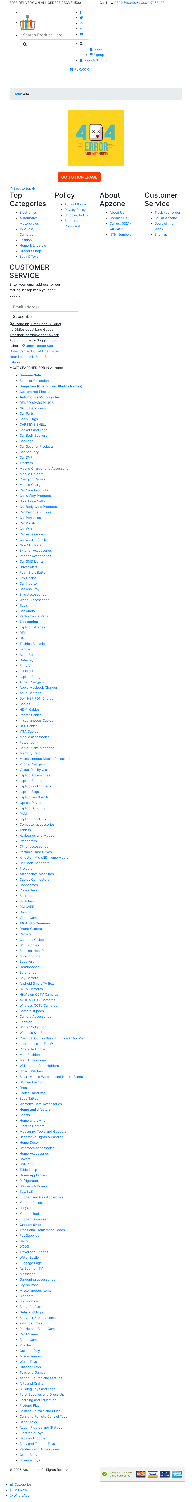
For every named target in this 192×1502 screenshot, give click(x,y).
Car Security (29, 452)
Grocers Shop (30, 251)
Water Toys (28, 1362)
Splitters (26, 896)
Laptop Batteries (33, 627)
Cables (25, 704)
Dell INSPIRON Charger (37, 698)
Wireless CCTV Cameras (38, 1005)
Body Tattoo (29, 1098)
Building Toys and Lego (38, 1389)
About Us (117, 212)
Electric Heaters (32, 1126)
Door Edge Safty (32, 501)
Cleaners (27, 1296)
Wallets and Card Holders (39, 1066)
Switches (27, 901)
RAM (23, 814)
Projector (27, 868)
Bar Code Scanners (35, 863)
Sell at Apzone (166, 218)
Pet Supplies (29, 1235)
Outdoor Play (30, 1351)
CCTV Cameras (31, 989)
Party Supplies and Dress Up (42, 1394)
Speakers (27, 961)
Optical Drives (30, 803)
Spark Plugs (29, 419)
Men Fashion (30, 1055)
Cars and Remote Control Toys (43, 1416)
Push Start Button (34, 572)
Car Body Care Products (38, 507)
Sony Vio (27, 666)
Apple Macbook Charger (39, 687)
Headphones (30, 967)
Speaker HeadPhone (36, 951)
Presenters (28, 841)
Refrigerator (29, 1181)
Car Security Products (37, 446)
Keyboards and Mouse (37, 835)
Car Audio (27, 611)
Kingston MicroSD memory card (44, 857)
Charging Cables (32, 479)
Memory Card (30, 753)
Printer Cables (31, 715)
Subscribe (22, 316)
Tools (24, 605)
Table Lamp (28, 1170)
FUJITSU (26, 671)
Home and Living (33, 1120)
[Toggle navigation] (21, 81)
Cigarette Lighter (33, 1049)
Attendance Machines (37, 874)
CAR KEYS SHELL (33, 424)
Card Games (29, 1334)
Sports (25, 1115)
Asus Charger (30, 693)
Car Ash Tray (30, 589)
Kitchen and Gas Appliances (41, 1197)
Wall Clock (27, 1164)
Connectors (29, 885)
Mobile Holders (32, 474)
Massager (27, 1274)
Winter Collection (33, 1027)
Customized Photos (35, 392)
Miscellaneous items (36, 1290)
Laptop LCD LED (32, 808)
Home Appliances (33, 1175)
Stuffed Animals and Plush (40, 1411)
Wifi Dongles (29, 945)
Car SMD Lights (32, 561)
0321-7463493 (153, 3)
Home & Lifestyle (33, 245)
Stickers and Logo (34, 430)
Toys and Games (33, 1372)
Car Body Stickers (33, 435)
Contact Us (118, 218)
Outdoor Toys (30, 1367)
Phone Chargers (32, 764)
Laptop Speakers (33, 819)
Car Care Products (34, 490)
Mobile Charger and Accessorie (44, 468)
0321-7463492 (125, 3)
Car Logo (27, 441)
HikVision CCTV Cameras (39, 994)
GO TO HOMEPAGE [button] (79, 177)
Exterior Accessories (36, 550)
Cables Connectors (35, 879)
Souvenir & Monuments (38, 1318)
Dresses (26, 1088)
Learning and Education (38, 1400)
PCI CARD (27, 907)
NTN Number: (120, 234)
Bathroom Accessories (37, 1148)
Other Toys (28, 1422)
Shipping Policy (76, 215)
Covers (25, 1159)
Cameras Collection (35, 940)
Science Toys (30, 1460)
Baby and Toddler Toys (37, 1444)
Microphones (30, 956)
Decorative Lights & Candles (42, 1137)
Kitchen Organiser (34, 1219)
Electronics (28, 212)
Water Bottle (29, 1257)
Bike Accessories (33, 594)
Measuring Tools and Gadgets (43, 1131)
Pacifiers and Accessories (40, 1449)
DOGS (24, 1246)
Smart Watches (31, 1071)
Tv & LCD (27, 1192)
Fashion (26, 240)
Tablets (25, 830)
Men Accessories (33, 1060)
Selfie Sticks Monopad (37, 748)
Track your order (167, 212)
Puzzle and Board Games (39, 1329)
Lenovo (25, 649)
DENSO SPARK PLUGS (37, 403)
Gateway (27, 660)
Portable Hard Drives (36, 852)
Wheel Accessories (35, 600)
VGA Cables (29, 731)
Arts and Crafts (32, 1383)
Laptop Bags (29, 792)
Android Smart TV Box (37, 983)
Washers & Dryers (33, 1186)
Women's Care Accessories (41, 1104)
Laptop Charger (32, 677)
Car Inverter (29, 583)
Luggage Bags (31, 1263)
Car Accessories (32, 534)
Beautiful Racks (32, 1307)
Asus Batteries (31, 655)
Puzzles (26, 1345)
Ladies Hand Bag (33, 1093)
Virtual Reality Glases (36, 770)
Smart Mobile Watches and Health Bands (51, 1077)
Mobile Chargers (33, 485)
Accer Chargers (32, 682)
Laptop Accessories (35, 775)
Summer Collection (34, 381)
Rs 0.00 (80, 69)
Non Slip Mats (31, 545)
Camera (26, 934)
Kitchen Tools (30, 1214)
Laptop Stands (31, 781)
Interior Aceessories (35, 556)
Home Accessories (34, 1153)
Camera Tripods (32, 1011)
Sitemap (161, 234)
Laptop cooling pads (35, 786)
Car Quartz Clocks (34, 540)
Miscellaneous (31, 1356)
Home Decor (29, 1142)
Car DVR (26, 457)
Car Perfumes (30, 518)
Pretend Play (30, 1405)
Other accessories (34, 846)
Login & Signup (94, 60)
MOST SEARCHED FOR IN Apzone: (36, 368)
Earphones (28, 972)
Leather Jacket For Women (41, 1044)
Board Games (30, 1340)
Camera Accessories (36, 1016)
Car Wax (26, 529)
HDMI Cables (30, 709)
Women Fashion (32, 1082)
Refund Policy (75, 204)
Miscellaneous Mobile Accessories (47, 759)
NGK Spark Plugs (33, 408)
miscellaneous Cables (36, 720)
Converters (28, 890)
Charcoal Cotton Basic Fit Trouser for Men (53, 1038)
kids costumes (31, 1323)
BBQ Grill (26, 1208)
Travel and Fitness (34, 1252)
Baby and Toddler (33, 1438)
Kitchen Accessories (36, 1203)
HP (22, 638)
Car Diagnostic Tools (36, 512)
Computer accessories (37, 824)
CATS (24, 1241)
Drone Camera (31, 929)
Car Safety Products (35, 496)
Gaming (26, 912)
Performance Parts (34, 616)
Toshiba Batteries (33, 644)
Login (97, 49)
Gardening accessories (38, 1279)
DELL (24, 633)
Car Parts (27, 413)
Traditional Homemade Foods (42, 1230)
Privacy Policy (75, 210)
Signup (98, 55)
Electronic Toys (32, 1433)
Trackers (26, 463)
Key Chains (28, 578)
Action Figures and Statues (41, 1378)
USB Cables (29, 726)
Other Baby (28, 1455)
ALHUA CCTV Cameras (37, 1000)
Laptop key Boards (34, 797)
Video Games (30, 918)
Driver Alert (29, 567)
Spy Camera (29, 978)
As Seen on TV (31, 1268)
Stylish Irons (29, 1285)
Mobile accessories (35, 737)
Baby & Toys (29, 256)
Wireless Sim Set (33, 1033)
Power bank (29, 742)
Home (18, 94)
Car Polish (27, 523)
